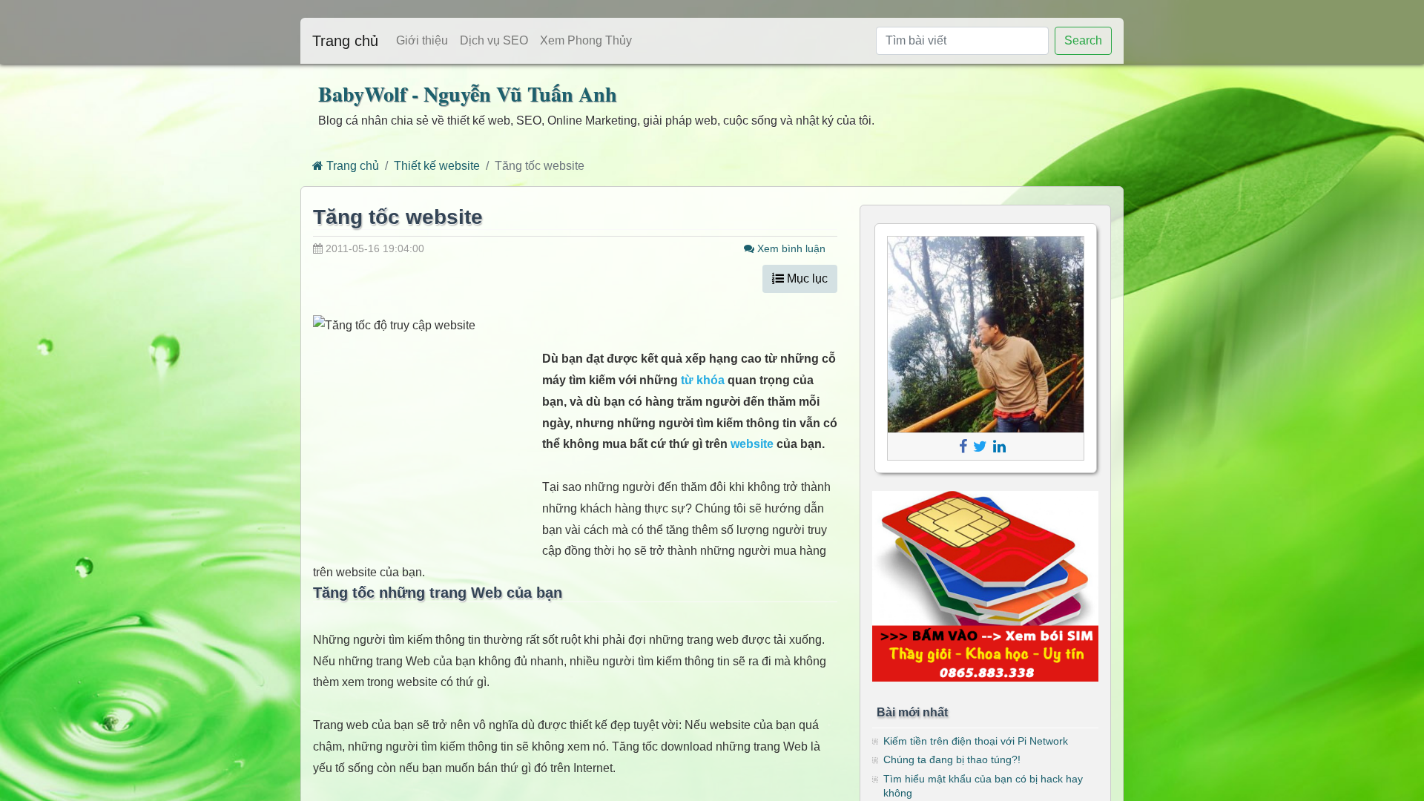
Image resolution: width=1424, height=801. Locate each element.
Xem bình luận (789, 248)
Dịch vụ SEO (494, 40)
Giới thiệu (422, 40)
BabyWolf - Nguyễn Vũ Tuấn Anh (467, 94)
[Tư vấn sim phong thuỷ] (985, 585)
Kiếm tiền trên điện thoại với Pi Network (975, 741)
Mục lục (806, 278)
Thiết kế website (437, 165)
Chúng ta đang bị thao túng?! (952, 759)
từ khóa (703, 380)
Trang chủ (345, 41)
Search (1083, 40)
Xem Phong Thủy (586, 40)
